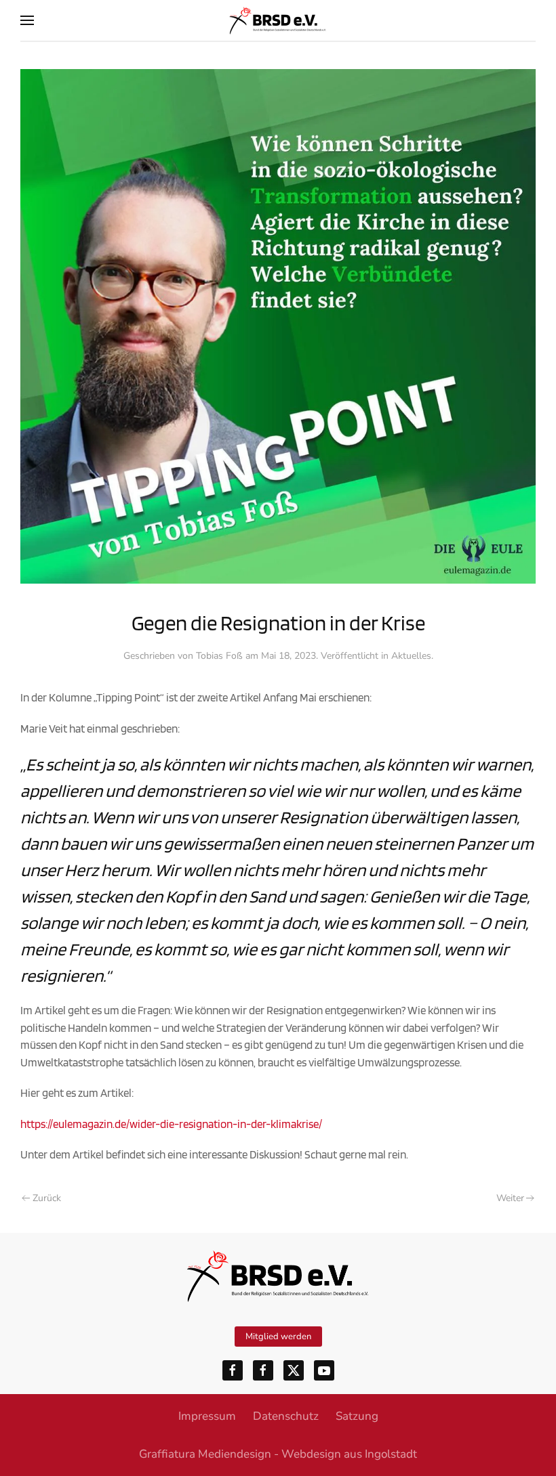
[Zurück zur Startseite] (278, 20)
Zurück (47, 1198)
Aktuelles (411, 655)
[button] (27, 20)
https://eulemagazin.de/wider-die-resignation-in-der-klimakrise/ (171, 1124)
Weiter (510, 1198)
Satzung (357, 1416)
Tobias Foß (219, 655)
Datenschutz (286, 1416)
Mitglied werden (278, 1336)
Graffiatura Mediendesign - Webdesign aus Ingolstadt (278, 1454)
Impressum (207, 1416)
